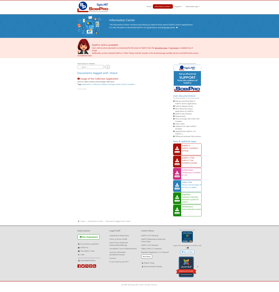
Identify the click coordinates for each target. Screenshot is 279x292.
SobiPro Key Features (183, 114)
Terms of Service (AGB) (118, 239)
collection (96, 84)
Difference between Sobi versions (188, 136)
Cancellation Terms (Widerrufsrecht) (123, 249)
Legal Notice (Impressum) (119, 235)
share (123, 84)
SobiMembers (187, 170)
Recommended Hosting (153, 266)
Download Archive (87, 260)
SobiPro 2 (186, 145)
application (86, 84)
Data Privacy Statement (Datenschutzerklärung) (118, 244)
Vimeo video (180, 124)
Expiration (186, 194)
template (131, 84)
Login (82, 254)
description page (161, 48)
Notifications (187, 206)
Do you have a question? (89, 244)
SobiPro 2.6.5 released (149, 245)
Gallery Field (187, 182)
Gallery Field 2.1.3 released (151, 249)
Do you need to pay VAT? (119, 262)
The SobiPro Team (87, 251)
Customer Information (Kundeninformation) (117, 253)
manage (111, 84)
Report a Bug (149, 263)
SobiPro (85, 89)
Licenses (112, 258)
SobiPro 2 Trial (188, 158)
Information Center (162, 6)
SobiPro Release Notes (184, 106)
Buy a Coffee (188, 252)
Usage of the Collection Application (99, 78)
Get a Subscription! (90, 237)
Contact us (84, 247)
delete (104, 84)
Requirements (180, 116)
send (118, 84)
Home (148, 6)
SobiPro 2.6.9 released (149, 235)
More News (147, 257)
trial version (174, 48)
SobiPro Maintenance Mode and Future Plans (153, 240)
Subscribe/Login (192, 6)
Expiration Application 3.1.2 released (155, 252)
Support (177, 6)
